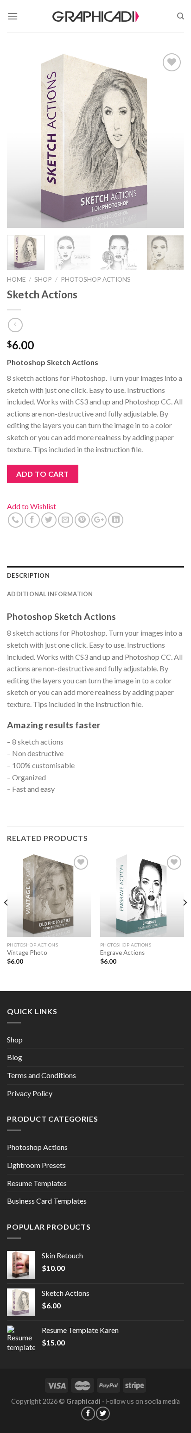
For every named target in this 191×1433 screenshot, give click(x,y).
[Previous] (22, 139)
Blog (14, 1057)
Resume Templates (37, 1183)
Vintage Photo (27, 952)
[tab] (95, 575)
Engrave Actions (122, 952)
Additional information (50, 594)
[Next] (168, 139)
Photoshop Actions (96, 279)
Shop (43, 279)
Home (16, 279)
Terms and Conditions (41, 1075)
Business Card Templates (47, 1200)
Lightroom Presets (36, 1165)
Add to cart (42, 473)
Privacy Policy (29, 1093)
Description (28, 575)
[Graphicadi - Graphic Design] (96, 16)
